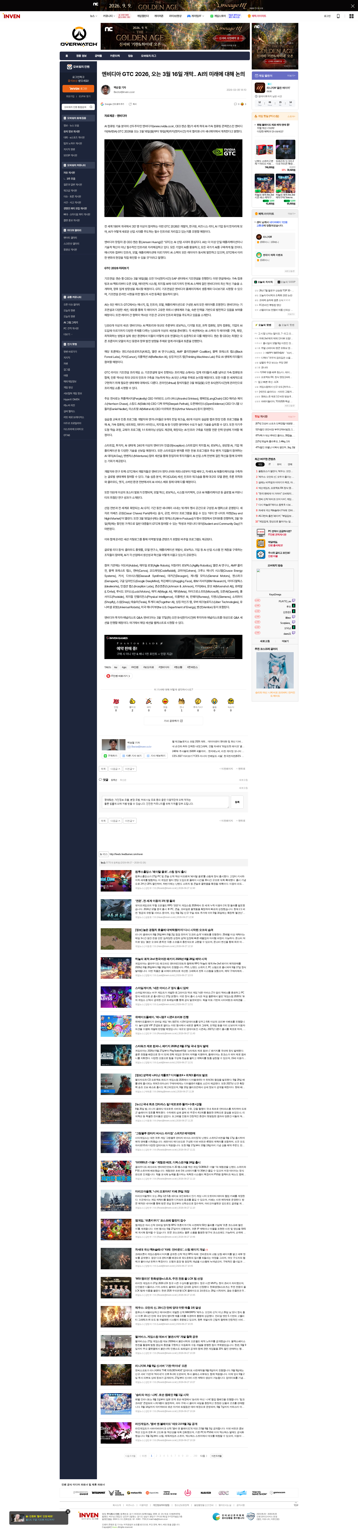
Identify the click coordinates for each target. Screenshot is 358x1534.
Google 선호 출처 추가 (114, 104)
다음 (202, 1455)
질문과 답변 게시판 (73, 184)
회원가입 (70, 96)
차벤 (66, 363)
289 (195, 1455)
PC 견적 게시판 (71, 328)
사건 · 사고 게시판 (72, 202)
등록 (237, 802)
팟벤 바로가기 (70, 351)
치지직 (67, 357)
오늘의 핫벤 (69, 310)
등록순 (114, 780)
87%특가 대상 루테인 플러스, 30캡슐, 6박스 (275, 435)
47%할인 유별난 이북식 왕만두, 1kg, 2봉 (275, 447)
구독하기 (112, 755)
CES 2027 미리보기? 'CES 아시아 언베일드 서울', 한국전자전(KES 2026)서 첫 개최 (208, 756)
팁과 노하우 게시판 (73, 143)
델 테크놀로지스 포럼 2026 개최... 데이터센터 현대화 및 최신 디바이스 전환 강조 (208, 741)
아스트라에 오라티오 (73, 429)
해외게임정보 (70, 381)
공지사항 (240, 1505)
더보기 (285, 641)
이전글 (128, 768)
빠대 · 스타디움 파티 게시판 (77, 214)
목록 (103, 768)
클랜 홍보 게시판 (72, 220)
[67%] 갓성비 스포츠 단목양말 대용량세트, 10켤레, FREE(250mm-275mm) (275, 423)
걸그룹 (67, 369)
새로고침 (243, 780)
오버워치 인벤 (81, 67)
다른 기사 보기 (134, 755)
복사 (134, 104)
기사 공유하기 (171, 720)
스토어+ (291, 116)
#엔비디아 (164, 667)
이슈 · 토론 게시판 (72, 196)
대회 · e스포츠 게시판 (74, 137)
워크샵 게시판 (70, 190)
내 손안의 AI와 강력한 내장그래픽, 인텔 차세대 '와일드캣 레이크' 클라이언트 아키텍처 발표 (208, 746)
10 (187, 1455)
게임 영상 (68, 387)
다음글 (114, 768)
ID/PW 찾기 (84, 96)
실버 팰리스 (69, 411)
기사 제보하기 (158, 755)
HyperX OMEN (71, 399)
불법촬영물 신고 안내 (203, 1505)
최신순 (123, 780)
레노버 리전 (69, 405)
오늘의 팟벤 (69, 316)
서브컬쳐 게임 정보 (73, 393)
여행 (66, 375)
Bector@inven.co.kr (124, 92)
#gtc (124, 667)
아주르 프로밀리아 (72, 423)
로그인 (327, 16)
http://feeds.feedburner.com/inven (126, 854)
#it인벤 (135, 667)
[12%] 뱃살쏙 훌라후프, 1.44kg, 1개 (273, 441)
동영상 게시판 (70, 249)
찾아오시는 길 (225, 1505)
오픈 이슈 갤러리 (72, 304)
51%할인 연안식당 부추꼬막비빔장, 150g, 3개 (275, 429)
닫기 (68, 1511)
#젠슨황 (178, 667)
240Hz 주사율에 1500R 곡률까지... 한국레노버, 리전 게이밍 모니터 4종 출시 (208, 751)
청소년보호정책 (182, 1505)
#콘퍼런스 (192, 667)
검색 (91, 107)
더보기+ (291, 76)
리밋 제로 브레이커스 (74, 417)
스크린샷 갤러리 (71, 243)
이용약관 (143, 1505)
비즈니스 (130, 1505)
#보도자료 (148, 667)
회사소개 (117, 1505)
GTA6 (67, 435)
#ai (115, 667)
